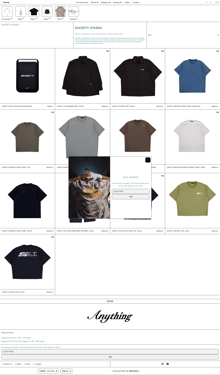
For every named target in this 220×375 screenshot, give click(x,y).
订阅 (130, 197)
